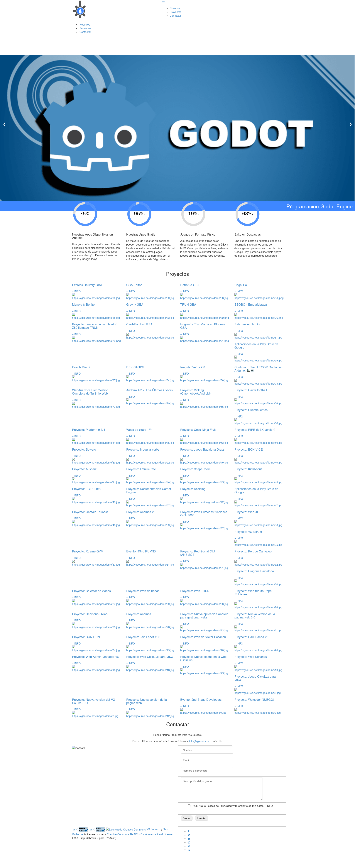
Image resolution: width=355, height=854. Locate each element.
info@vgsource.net (200, 741)
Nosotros (175, 8)
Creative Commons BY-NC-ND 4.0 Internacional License (140, 834)
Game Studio (95, 16)
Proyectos (175, 12)
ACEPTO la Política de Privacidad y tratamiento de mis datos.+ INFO (233, 806)
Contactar (175, 15)
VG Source (152, 829)
